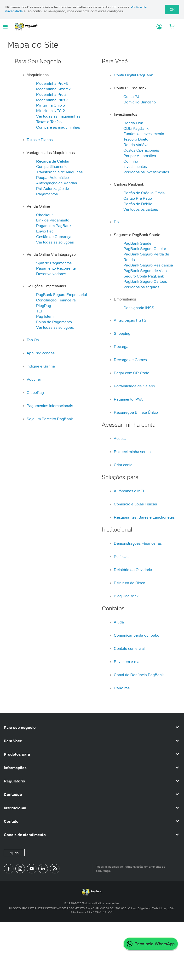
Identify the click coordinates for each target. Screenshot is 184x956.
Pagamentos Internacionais (50, 405)
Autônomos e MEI (129, 490)
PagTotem (44, 316)
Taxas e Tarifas (49, 121)
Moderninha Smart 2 (53, 88)
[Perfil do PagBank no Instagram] (20, 868)
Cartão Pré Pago (137, 198)
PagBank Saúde (137, 243)
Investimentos (135, 166)
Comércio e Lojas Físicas (135, 504)
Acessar (121, 438)
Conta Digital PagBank (133, 75)
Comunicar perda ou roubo (136, 635)
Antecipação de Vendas (56, 183)
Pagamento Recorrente (56, 268)
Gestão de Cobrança (53, 236)
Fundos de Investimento (143, 133)
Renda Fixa (133, 122)
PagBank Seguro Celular (144, 248)
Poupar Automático (52, 177)
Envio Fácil (45, 231)
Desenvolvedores (51, 273)
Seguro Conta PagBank (143, 276)
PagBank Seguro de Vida (145, 270)
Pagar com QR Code (131, 372)
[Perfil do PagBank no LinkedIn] (43, 868)
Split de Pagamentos (54, 262)
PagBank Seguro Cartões (145, 281)
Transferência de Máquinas (59, 172)
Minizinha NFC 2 (50, 110)
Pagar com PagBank (53, 225)
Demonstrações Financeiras (138, 543)
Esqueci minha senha (132, 451)
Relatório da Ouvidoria (133, 569)
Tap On (33, 339)
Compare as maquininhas (58, 127)
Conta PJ (131, 96)
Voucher (34, 379)
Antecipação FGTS (130, 320)
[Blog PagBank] (54, 868)
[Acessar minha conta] (157, 26)
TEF (40, 311)
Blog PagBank (126, 596)
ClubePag (35, 392)
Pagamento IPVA (128, 399)
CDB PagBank (136, 128)
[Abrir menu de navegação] (5, 27)
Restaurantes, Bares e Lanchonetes (144, 517)
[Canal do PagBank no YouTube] (31, 868)
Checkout (44, 214)
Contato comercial (129, 648)
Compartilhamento (52, 166)
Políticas (121, 556)
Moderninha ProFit (52, 83)
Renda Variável (136, 144)
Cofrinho (130, 161)
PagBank (84, 26)
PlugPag (43, 305)
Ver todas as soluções (55, 242)
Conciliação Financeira (56, 300)
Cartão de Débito (137, 203)
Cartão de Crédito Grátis (144, 192)
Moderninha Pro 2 (51, 94)
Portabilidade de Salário (134, 386)
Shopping (122, 333)
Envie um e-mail (127, 661)
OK (172, 9)
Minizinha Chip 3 (50, 105)
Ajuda (119, 622)
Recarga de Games (130, 359)
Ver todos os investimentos (146, 172)
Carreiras (122, 687)
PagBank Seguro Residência (148, 265)
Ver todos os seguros (141, 286)
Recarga (121, 346)
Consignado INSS (138, 307)
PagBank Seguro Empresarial (61, 294)
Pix (116, 221)
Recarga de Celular (52, 161)
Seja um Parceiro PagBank (50, 418)
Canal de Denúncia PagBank (139, 674)
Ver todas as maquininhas (58, 116)
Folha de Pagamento (54, 321)
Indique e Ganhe (41, 366)
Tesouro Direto (135, 139)
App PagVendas (41, 353)
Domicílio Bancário (139, 102)
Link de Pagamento (52, 220)
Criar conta (123, 464)
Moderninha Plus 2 (52, 99)
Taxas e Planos (40, 139)
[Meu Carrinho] (172, 26)
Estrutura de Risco (129, 582)
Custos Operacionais (141, 150)
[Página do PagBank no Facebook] (8, 868)
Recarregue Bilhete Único (136, 412)
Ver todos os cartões (140, 209)
